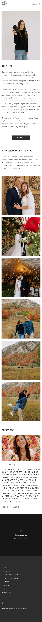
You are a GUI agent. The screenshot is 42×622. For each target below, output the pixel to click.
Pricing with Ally (10, 575)
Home (4, 568)
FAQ (3, 589)
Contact (5, 582)
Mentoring (7, 592)
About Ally (7, 585)
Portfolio (6, 571)
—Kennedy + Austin (10, 507)
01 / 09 (8, 465)
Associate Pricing (10, 578)
